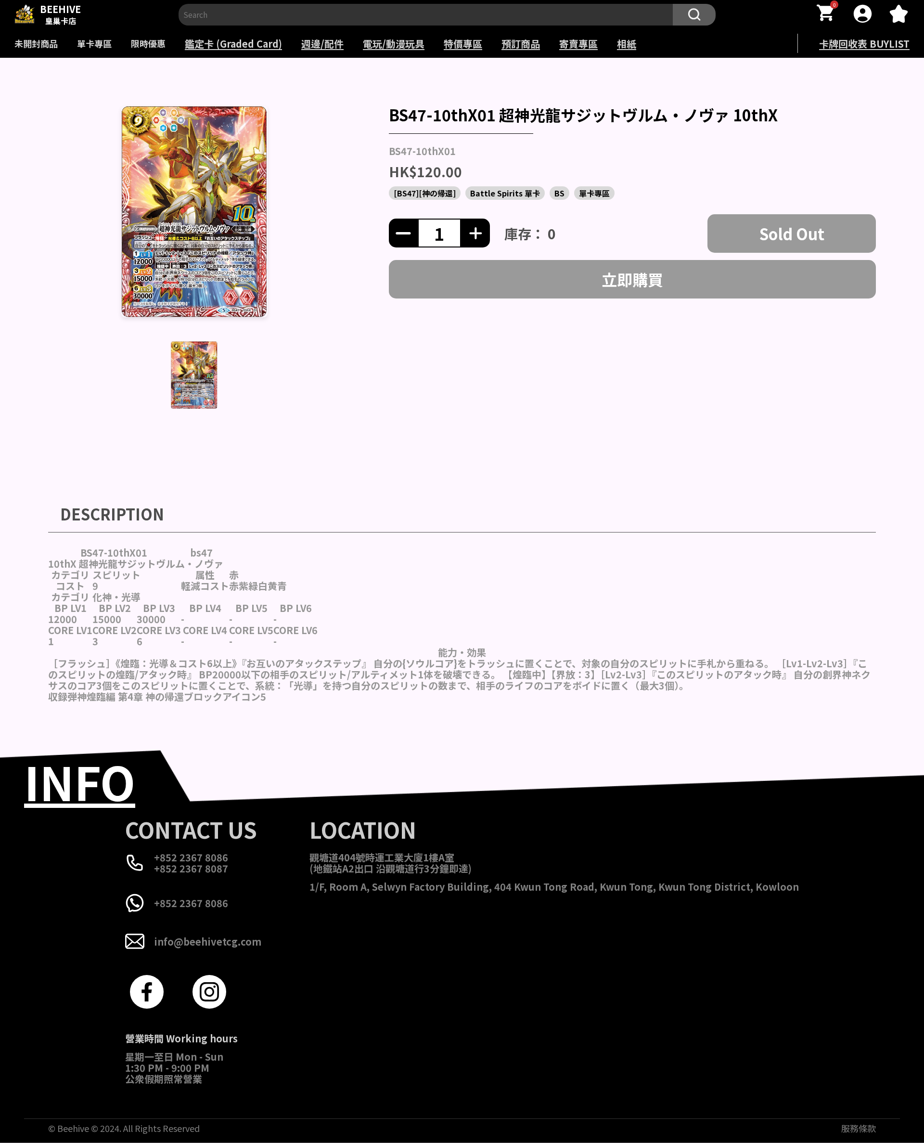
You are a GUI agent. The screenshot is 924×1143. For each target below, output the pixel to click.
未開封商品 (36, 43)
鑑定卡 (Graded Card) (233, 44)
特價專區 (463, 44)
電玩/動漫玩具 (393, 44)
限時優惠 (148, 43)
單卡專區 (94, 43)
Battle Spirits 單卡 (505, 193)
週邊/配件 (322, 44)
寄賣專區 (578, 44)
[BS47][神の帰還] (425, 193)
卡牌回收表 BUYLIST (864, 44)
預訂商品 (520, 44)
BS (559, 193)
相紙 (626, 44)
